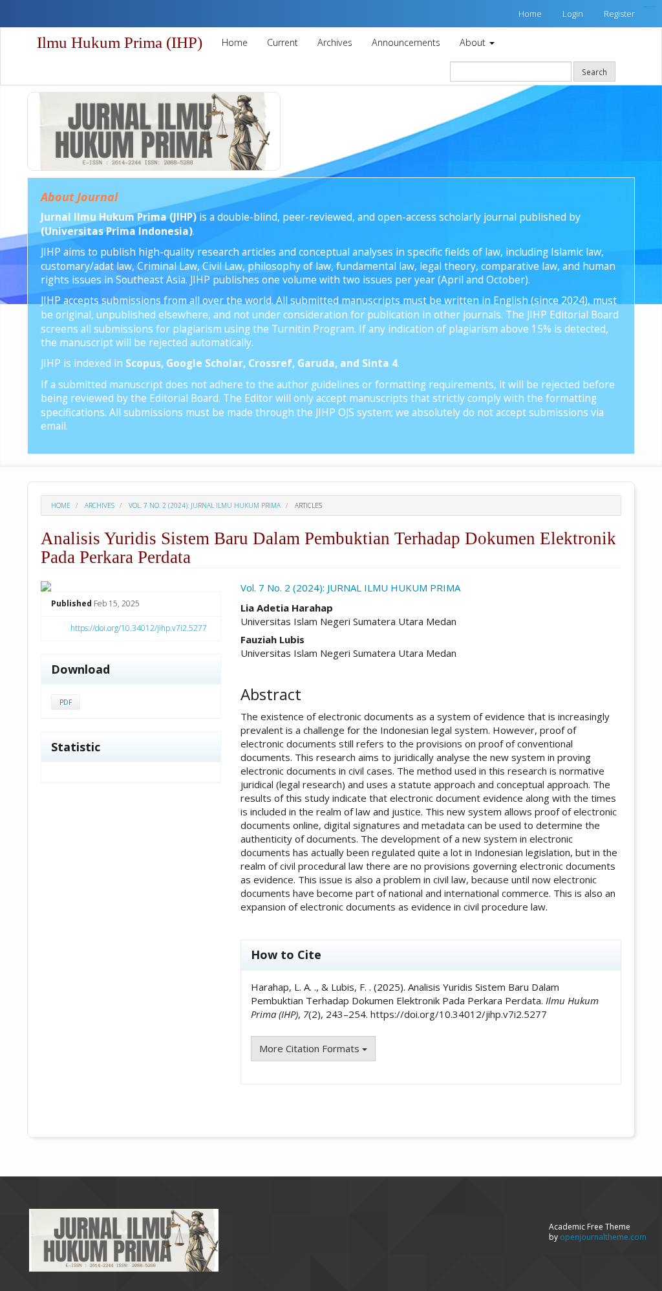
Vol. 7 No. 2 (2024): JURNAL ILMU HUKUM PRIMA (205, 505)
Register (619, 13)
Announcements (406, 42)
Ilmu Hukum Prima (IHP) (119, 42)
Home (530, 13)
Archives (334, 42)
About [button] (474, 42)
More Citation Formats (310, 1048)
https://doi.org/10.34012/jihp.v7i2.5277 (138, 628)
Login (572, 13)
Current (282, 42)
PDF (65, 702)
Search (594, 72)
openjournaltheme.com (603, 1236)
